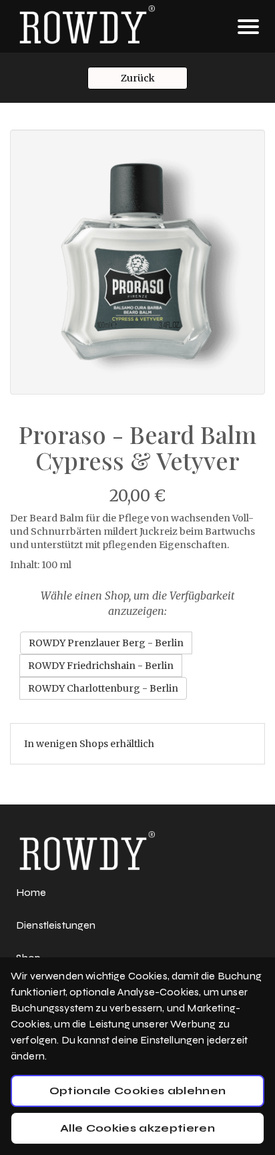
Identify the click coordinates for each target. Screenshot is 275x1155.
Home (31, 892)
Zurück (138, 78)
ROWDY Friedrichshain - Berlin (101, 666)
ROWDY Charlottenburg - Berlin (103, 688)
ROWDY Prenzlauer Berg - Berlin (106, 643)
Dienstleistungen (56, 925)
